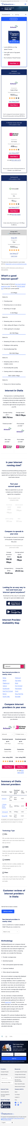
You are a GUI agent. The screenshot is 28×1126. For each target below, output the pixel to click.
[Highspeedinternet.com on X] (18, 1103)
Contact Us (17, 1097)
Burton (5, 694)
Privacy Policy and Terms (19, 1118)
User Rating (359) (14, 101)
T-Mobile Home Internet (4, 806)
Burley (4, 678)
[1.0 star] (10, 98)
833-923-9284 (16, 214)
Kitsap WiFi (14, 238)
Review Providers (4, 1074)
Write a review (8, 911)
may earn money (5, 1)
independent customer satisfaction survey (15, 264)
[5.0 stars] (18, 98)
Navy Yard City (19, 694)
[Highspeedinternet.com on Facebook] (15, 1103)
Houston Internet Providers (20, 1077)
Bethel (4, 680)
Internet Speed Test (5, 1091)
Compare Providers (5, 1071)
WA (6, 1036)
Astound (4, 798)
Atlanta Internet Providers (20, 1086)
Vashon (5, 686)
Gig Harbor (18, 680)
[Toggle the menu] (25, 4)
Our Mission (17, 1094)
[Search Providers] (11, 1078)
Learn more (14, 256)
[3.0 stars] (14, 98)
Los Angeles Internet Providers (21, 1071)
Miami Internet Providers (20, 1083)
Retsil (16, 683)
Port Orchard (18, 686)
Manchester (18, 688)
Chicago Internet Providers (20, 1074)
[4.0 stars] (16, 98)
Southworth (6, 688)
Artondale (17, 696)
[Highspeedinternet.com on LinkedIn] (18, 1105)
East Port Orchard (8, 691)
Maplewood (6, 683)
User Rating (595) (14, 153)
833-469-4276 (16, 160)
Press (16, 1099)
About (16, 1091)
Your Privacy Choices (7, 1119)
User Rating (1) (14, 253)
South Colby (6, 696)
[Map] (14, 646)
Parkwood (18, 678)
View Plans (12, 63)
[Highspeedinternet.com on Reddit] (15, 1105)
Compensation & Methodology (7, 1118)
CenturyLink (5, 812)
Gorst (16, 691)
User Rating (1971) (14, 207)
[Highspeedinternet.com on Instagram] (21, 1103)
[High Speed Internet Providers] (8, 4)
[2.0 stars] (12, 98)
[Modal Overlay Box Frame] (14, 1052)
